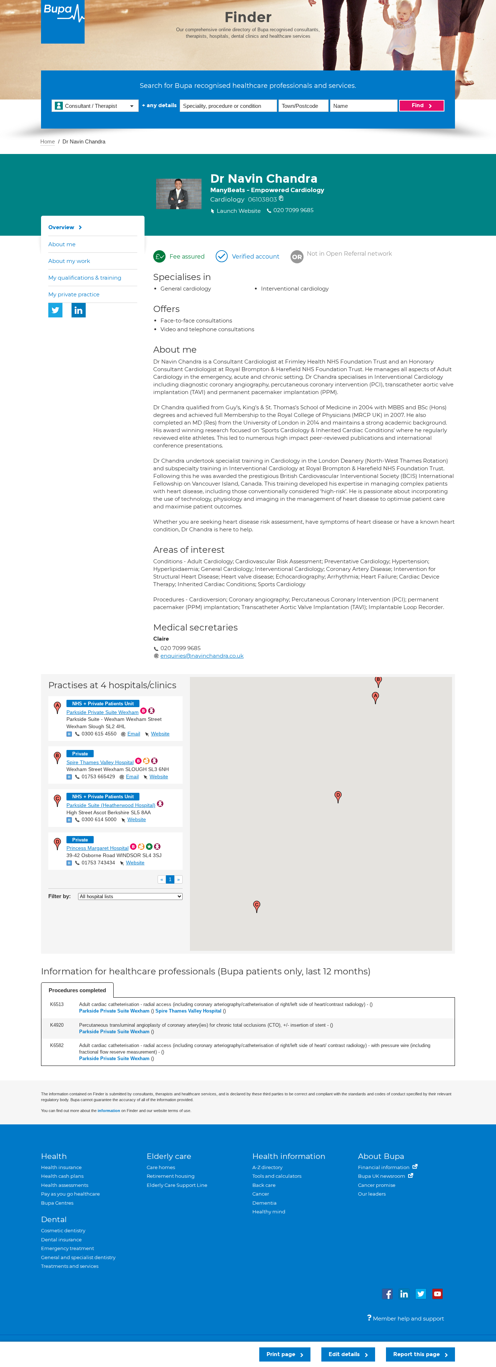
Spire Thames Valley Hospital (100, 762)
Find (418, 105)
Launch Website (239, 210)
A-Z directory (267, 1167)
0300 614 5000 (99, 819)
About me (62, 244)
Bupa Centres (57, 1203)
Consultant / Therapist (91, 106)
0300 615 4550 (99, 734)
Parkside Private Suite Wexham (102, 712)
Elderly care (169, 1156)
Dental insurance (61, 1239)
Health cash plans (62, 1176)
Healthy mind (268, 1211)
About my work (69, 260)
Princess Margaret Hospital (97, 848)
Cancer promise (376, 1185)
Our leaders (372, 1194)
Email (133, 734)
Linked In (79, 310)
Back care (264, 1185)
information (109, 1110)
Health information (288, 1156)
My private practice (73, 294)
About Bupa (381, 1156)
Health (54, 1156)
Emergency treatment (67, 1248)
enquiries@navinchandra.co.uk (202, 655)
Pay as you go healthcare (70, 1194)
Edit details (345, 1354)
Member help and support (407, 1318)
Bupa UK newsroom (382, 1176)
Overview (61, 227)
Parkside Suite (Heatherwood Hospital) (110, 805)
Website (160, 734)
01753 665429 (98, 776)
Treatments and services (69, 1266)
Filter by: (59, 896)
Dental (54, 1219)
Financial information (384, 1167)
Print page (282, 1354)
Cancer (260, 1194)
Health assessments (64, 1185)
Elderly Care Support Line (177, 1185)
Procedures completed (77, 990)
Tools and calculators (276, 1176)
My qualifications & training (84, 277)
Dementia (264, 1203)
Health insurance (61, 1167)
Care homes (161, 1167)
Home (47, 141)
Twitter (55, 310)
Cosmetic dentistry (63, 1230)
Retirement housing (171, 1176)
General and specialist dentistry (78, 1257)
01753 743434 (98, 862)
